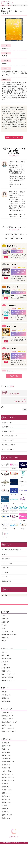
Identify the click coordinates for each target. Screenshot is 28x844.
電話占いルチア (6, 802)
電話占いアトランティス (8, 780)
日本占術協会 (5, 698)
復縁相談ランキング (7, 427)
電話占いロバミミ (7, 808)
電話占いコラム (6, 581)
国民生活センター (7, 695)
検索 (2, 407)
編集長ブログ (6, 558)
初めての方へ (5, 619)
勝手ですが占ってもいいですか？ (11, 549)
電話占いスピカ (6, 796)
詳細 (6, 257)
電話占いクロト (11, 264)
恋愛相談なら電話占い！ (8, 674)
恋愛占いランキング (7, 422)
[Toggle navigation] (26, 2)
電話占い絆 (5, 783)
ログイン (4, 640)
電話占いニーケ (11, 371)
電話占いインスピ (12, 287)
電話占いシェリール (7, 774)
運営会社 (4, 625)
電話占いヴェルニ (7, 790)
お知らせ (4, 554)
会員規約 (4, 628)
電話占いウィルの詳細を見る (14, 137)
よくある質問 (5, 622)
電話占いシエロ (6, 793)
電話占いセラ (5, 811)
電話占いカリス (11, 326)
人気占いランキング (7, 440)
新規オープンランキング (9, 449)
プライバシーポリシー (8, 631)
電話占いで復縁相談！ (8, 677)
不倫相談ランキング (7, 431)
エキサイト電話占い (7, 771)
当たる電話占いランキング (9, 436)
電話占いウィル (6, 749)
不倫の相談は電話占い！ (8, 680)
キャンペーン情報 (7, 563)
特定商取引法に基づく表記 (9, 634)
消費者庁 (4, 691)
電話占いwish (5, 742)
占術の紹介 (5, 567)
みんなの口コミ (6, 576)
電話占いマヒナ (6, 799)
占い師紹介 (8, 5)
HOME (2, 5)
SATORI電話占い (12, 306)
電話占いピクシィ (7, 818)
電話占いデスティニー (8, 761)
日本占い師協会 (6, 701)
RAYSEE (4, 805)
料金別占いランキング (8, 444)
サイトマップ (5, 637)
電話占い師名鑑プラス (8, 777)
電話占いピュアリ (7, 746)
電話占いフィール (12, 246)
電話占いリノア (11, 349)
